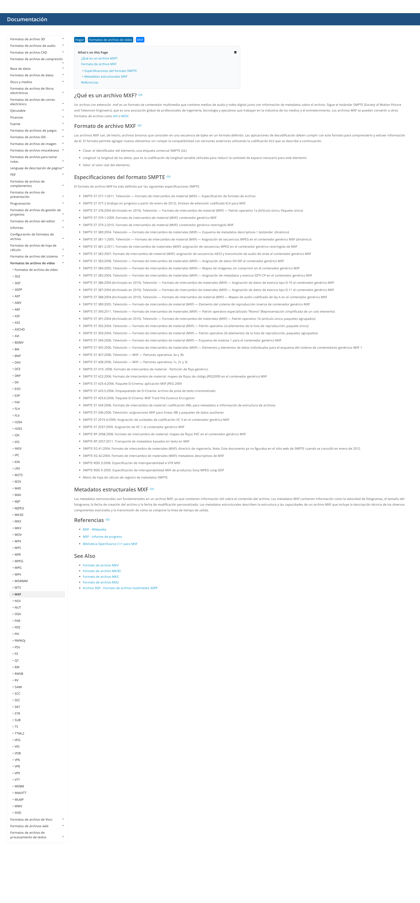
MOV (18, 534)
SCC (17, 693)
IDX (17, 435)
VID (17, 746)
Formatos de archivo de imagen (33, 144)
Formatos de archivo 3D (27, 39)
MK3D (19, 515)
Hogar (79, 40)
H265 (18, 428)
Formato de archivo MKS (101, 576)
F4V (17, 402)
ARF (17, 309)
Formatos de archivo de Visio (31, 819)
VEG (17, 740)
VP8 (17, 766)
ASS (17, 322)
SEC (17, 700)
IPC (17, 455)
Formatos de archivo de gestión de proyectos (35, 212)
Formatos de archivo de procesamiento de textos (28, 834)
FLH (17, 409)
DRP (18, 376)
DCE (18, 369)
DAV (18, 362)
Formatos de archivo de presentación (27, 194)
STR (17, 713)
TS (16, 726)
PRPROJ (20, 641)
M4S (18, 488)
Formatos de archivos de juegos (33, 130)
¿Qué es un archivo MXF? (99, 58)
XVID (18, 813)
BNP (18, 356)
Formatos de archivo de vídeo (32, 263)
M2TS (19, 475)
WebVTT (20, 793)
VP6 (17, 760)
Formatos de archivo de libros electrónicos (32, 90)
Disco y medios (21, 82)
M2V (18, 481)
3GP (17, 283)
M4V (18, 495)
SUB (18, 720)
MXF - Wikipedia (94, 529)
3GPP (18, 289)
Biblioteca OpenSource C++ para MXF (110, 544)
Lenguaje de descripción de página (36, 168)
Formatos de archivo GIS (28, 137)
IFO (17, 442)
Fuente (15, 124)
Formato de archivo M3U (101, 582)
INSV (18, 448)
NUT (18, 607)
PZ (16, 654)
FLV (17, 415)
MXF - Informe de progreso (102, 536)
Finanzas (16, 117)
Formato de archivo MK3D (102, 571)
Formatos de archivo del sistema (34, 256)
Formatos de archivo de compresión (36, 59)
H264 (18, 422)
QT (17, 660)
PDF (13, 174)
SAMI (18, 687)
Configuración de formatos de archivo (32, 236)
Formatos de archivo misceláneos (34, 150)
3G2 (17, 276)
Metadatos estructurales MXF (105, 76)
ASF (17, 316)
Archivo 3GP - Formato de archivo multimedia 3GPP (120, 588)
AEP (17, 296)
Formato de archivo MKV (101, 565)
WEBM (19, 786)
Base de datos (20, 68)
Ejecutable (18, 110)
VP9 (17, 773)
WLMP (19, 799)
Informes (16, 228)
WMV (18, 806)
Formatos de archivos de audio (32, 45)
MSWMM (21, 581)
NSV (18, 601)
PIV (17, 634)
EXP (17, 395)
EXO (18, 389)
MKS (18, 521)
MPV (18, 574)
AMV (18, 303)
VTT (17, 780)
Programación (20, 203)
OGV (18, 614)
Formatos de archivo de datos (32, 75)
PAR (17, 621)
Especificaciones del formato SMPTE (110, 71)
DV (17, 382)
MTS (18, 587)
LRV (17, 468)
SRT (17, 707)
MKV (18, 528)
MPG (18, 567)
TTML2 (19, 733)
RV (16, 680)
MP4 (18, 541)
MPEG (19, 561)
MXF (18, 594)
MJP (17, 501)
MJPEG (19, 508)
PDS (17, 627)
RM (17, 667)
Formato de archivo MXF (98, 64)
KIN (17, 462)
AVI (17, 336)
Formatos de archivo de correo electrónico (32, 101)
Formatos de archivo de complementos (27, 183)
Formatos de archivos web (29, 826)
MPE (18, 554)
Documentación (27, 19)
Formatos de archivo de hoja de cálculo (33, 247)
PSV (17, 647)
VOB (18, 753)
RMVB (19, 674)
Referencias (89, 82)
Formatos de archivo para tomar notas (33, 159)
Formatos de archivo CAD (28, 52)
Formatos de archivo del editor (32, 221)
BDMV (19, 342)
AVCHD (20, 329)
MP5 (18, 548)
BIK (17, 349)
